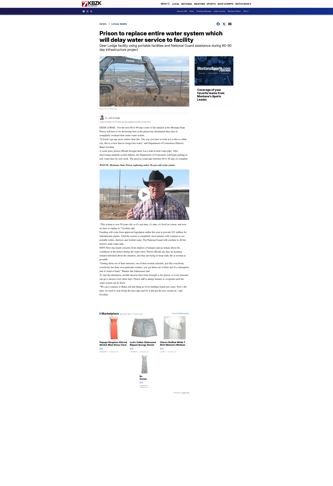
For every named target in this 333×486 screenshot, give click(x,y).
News (192, 11)
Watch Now (242, 4)
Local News (119, 24)
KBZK (92, 11)
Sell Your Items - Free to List (131, 314)
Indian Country (219, 11)
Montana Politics (234, 11)
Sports (211, 4)
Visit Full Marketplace (180, 313)
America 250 (182, 11)
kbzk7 (84, 11)
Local (175, 4)
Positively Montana (203, 11)
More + (246, 11)
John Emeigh (114, 118)
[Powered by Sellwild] (185, 393)
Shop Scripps (225, 4)
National (186, 4)
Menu (164, 4)
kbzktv (88, 11)
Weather (199, 4)
